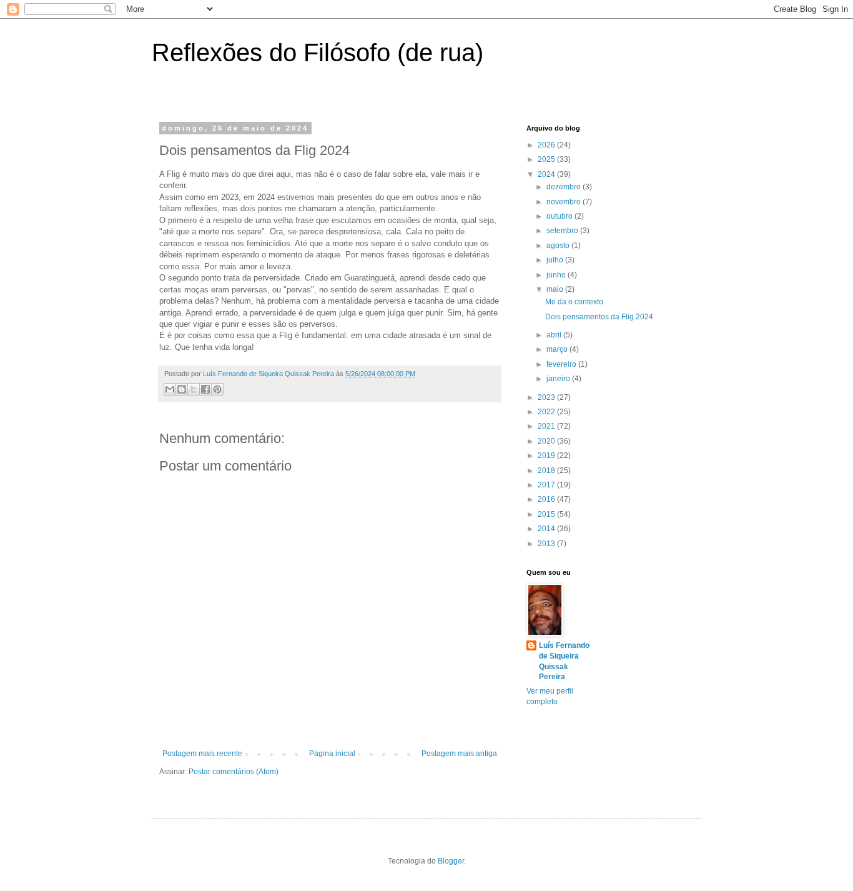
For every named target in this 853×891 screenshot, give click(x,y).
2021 (547, 426)
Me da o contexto (574, 301)
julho (555, 260)
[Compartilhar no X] (193, 389)
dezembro (564, 186)
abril (554, 335)
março (557, 349)
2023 (547, 397)
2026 (547, 145)
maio (555, 289)
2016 (547, 499)
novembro (564, 201)
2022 (547, 411)
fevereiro (562, 364)
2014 (547, 528)
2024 (547, 174)
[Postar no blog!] (181, 389)
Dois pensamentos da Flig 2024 (599, 316)
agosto (558, 245)
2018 (547, 470)
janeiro (559, 378)
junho (557, 275)
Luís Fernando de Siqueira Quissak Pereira (564, 661)
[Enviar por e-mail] (170, 389)
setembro (563, 230)
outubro (560, 216)
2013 (547, 543)
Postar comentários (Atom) (234, 771)
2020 (547, 441)
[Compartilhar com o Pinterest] (217, 389)
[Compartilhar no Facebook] (205, 389)
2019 (547, 455)
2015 (547, 514)
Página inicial (332, 753)
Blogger (451, 861)
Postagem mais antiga (459, 753)
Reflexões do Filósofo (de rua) (317, 52)
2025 (547, 159)
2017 (547, 484)
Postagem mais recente (202, 753)
